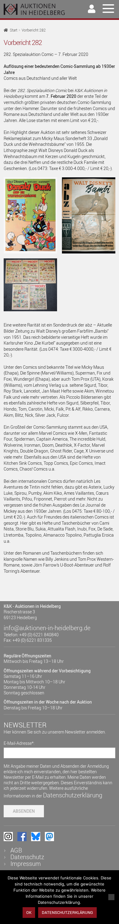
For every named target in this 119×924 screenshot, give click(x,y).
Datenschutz (27, 857)
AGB (16, 850)
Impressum (25, 863)
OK (28, 912)
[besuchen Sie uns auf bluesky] (35, 836)
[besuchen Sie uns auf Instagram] (8, 836)
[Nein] (111, 897)
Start (13, 30)
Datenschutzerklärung (72, 795)
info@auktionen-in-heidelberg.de (47, 628)
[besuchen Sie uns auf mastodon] (49, 836)
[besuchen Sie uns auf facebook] (22, 836)
